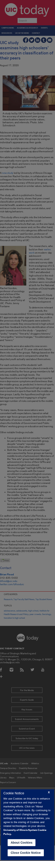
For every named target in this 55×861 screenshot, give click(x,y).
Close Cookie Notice (26, 852)
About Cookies (22, 842)
